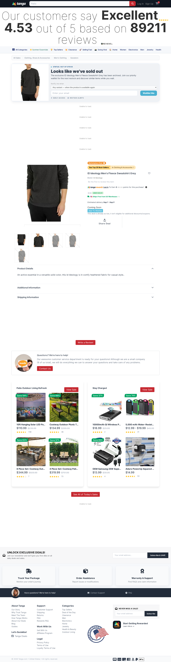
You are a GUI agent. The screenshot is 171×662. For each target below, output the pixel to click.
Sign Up (149, 3)
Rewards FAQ (43, 621)
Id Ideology (97, 178)
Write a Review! (85, 342)
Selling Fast (85, 50)
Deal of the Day (69, 612)
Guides (14, 626)
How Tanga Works (19, 618)
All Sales (16, 58)
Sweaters (74, 58)
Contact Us (45, 368)
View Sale (71, 389)
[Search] (132, 3)
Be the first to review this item (101, 182)
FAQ (130, 593)
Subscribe (151, 614)
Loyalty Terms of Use (46, 648)
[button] (146, 187)
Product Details (25, 268)
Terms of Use (42, 645)
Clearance (71, 50)
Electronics (133, 50)
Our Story (15, 609)
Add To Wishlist (95, 211)
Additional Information (28, 287)
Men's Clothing (60, 58)
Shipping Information (28, 297)
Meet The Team (18, 615)
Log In (140, 3)
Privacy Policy (43, 642)
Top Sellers (56, 50)
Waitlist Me (148, 93)
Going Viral (101, 50)
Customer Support (45, 609)
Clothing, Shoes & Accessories (37, 58)
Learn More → (128, 626)
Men (142, 50)
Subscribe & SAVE (157, 555)
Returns (40, 615)
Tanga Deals (21, 636)
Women (123, 50)
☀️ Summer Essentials (39, 50)
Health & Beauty (69, 629)
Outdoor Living (68, 632)
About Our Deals (18, 621)
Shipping (41, 612)
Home (113, 50)
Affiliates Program (44, 633)
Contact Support (97, 593)
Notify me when (57, 84)
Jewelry (150, 50)
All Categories (21, 50)
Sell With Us (42, 630)
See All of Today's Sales (85, 494)
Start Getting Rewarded (135, 623)
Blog (13, 623)
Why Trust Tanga (18, 612)
